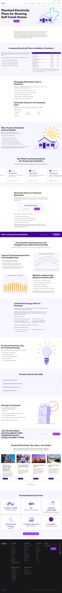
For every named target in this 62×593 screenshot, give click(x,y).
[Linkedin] (60, 551)
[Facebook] (60, 544)
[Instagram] (60, 546)
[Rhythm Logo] (3, 3)
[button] (5, 478)
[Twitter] (60, 548)
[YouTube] (60, 553)
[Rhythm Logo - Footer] (4, 543)
